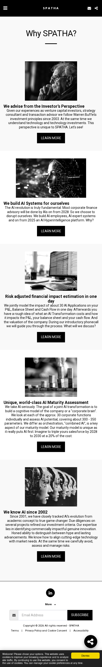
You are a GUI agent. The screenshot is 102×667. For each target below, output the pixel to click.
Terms (15, 630)
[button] (5, 8)
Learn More (51, 138)
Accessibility (80, 630)
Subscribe (80, 615)
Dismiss (85, 655)
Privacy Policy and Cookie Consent (46, 630)
